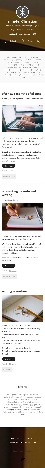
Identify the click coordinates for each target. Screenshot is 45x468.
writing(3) (10, 72)
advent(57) (38, 59)
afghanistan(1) (23, 74)
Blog (12, 29)
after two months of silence (21, 93)
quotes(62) (29, 59)
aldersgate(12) (12, 64)
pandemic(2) (35, 72)
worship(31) (25, 62)
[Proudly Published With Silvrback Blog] (22, 460)
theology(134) (23, 57)
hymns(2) (26, 72)
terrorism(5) (27, 69)
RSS (34, 33)
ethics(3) (18, 72)
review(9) (9, 67)
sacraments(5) (17, 69)
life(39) (16, 62)
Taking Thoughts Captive (19, 33)
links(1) (40, 74)
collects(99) (34, 57)
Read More (9, 166)
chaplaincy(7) (28, 67)
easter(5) (7, 69)
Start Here (30, 29)
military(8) (18, 67)
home (23, 77)
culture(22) (34, 62)
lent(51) (10, 62)
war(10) (28, 64)
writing (12, 171)
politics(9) (35, 64)
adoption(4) (38, 69)
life (10, 270)
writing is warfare (14, 291)
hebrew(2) (7, 74)
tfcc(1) (14, 74)
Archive (20, 29)
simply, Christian (26, 450)
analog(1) (33, 74)
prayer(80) (20, 59)
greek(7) (37, 67)
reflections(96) (9, 59)
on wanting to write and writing (19, 193)
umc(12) (21, 64)
